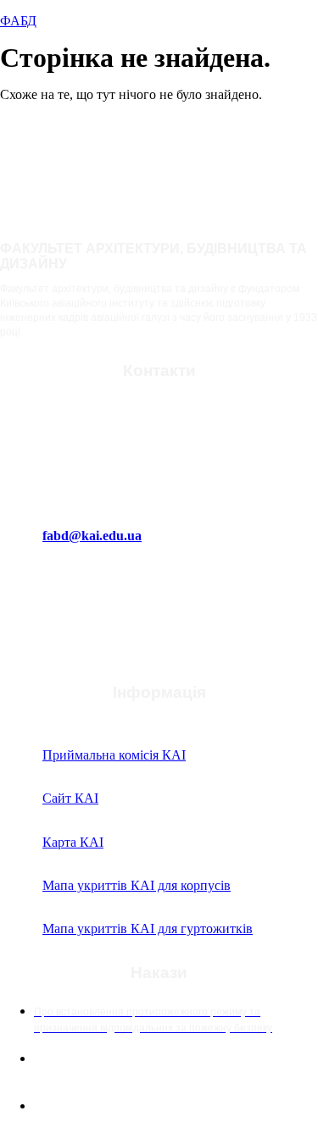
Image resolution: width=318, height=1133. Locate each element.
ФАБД (18, 21)
